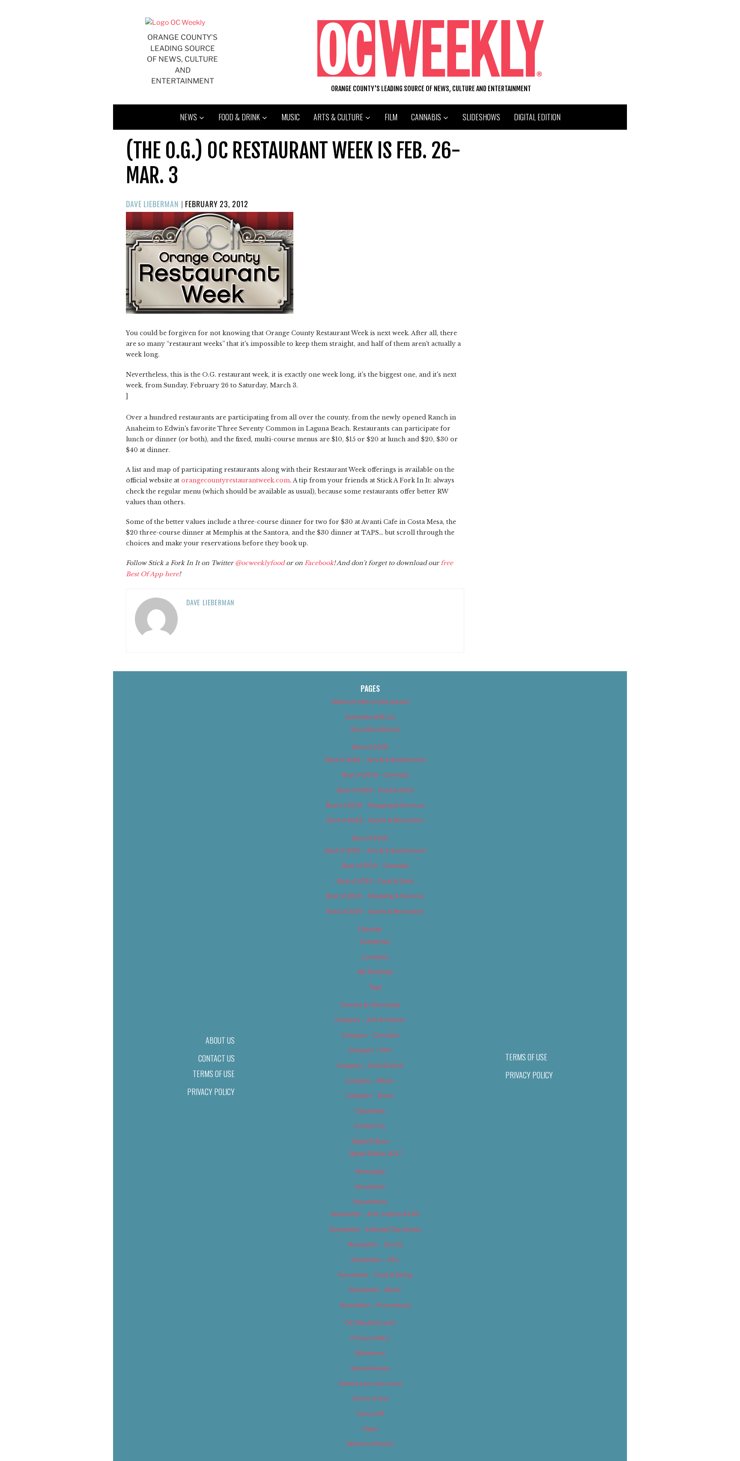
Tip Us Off (370, 1413)
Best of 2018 (370, 746)
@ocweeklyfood (259, 563)
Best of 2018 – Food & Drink (375, 790)
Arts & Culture (338, 116)
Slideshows (481, 116)
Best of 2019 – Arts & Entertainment (375, 850)
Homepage (370, 1171)
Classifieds (370, 1110)
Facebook (319, 563)
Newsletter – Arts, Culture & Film (375, 1213)
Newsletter (370, 1186)
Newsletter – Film (375, 1259)
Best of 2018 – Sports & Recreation (375, 820)
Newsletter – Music (375, 1289)
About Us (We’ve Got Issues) (370, 701)
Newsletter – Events (375, 1244)
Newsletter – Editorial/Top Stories (375, 1229)
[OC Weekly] (175, 22)
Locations (375, 956)
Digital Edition (537, 116)
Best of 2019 (370, 838)
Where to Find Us (370, 1443)
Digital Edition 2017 (375, 1153)
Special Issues (370, 1368)
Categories (375, 941)
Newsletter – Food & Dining (375, 1274)
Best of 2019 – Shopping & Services (375, 895)
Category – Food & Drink (370, 1065)
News (188, 116)
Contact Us (216, 1058)
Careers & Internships (370, 1004)
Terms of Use (214, 1073)
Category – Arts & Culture (370, 1019)
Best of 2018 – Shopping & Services (375, 805)
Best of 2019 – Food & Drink (375, 880)
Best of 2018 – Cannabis (375, 774)
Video (370, 1428)
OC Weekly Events (370, 1322)
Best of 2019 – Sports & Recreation (375, 911)
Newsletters (370, 1201)
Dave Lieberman (152, 203)
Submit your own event (370, 1383)
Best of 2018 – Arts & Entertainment (375, 759)
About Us (220, 1040)
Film (391, 116)
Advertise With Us (370, 716)
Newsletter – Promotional (375, 1305)
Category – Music (370, 1080)
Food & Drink (239, 116)
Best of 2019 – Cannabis (375, 865)
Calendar (370, 928)
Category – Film (370, 1049)
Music (290, 116)
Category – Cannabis (370, 1034)
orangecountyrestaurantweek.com (235, 480)
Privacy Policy (211, 1091)
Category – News (370, 1095)
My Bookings (375, 971)
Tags (375, 987)
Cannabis (426, 116)
